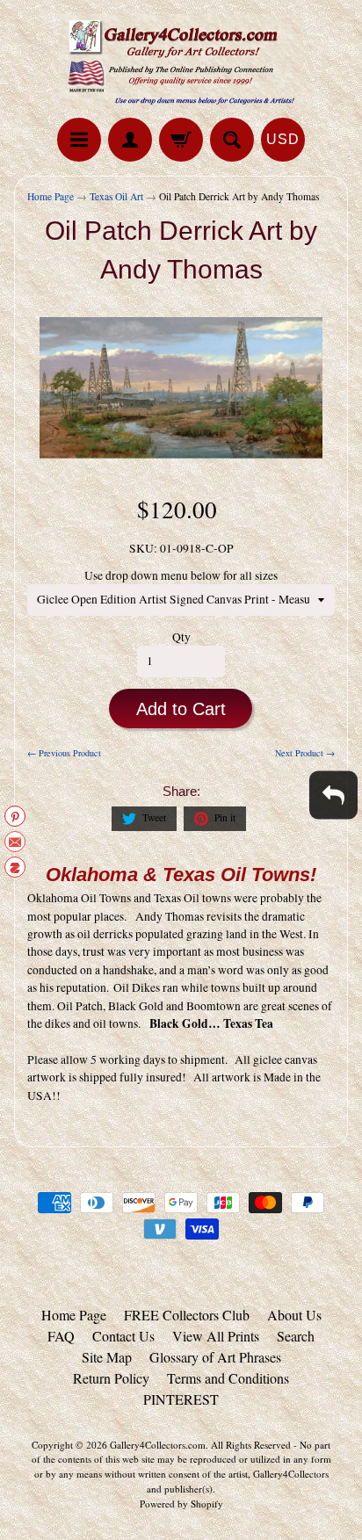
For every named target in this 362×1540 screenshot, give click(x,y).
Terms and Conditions (228, 1378)
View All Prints (215, 1336)
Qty (181, 637)
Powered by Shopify (181, 1503)
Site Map (107, 1357)
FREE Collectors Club (187, 1314)
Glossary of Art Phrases (215, 1357)
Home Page (50, 196)
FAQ (61, 1336)
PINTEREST (181, 1399)
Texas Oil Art (116, 196)
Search (296, 1336)
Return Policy (111, 1378)
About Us (294, 1314)
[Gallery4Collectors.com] (181, 61)
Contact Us (123, 1336)
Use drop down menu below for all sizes (181, 575)
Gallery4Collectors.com (158, 1444)
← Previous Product (64, 753)
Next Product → (305, 753)
